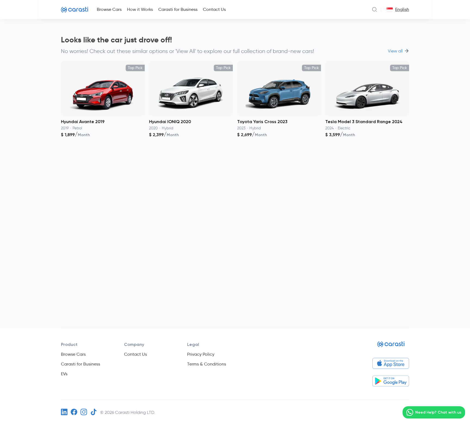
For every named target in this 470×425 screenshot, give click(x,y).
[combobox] (388, 9)
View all (395, 51)
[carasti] (390, 346)
